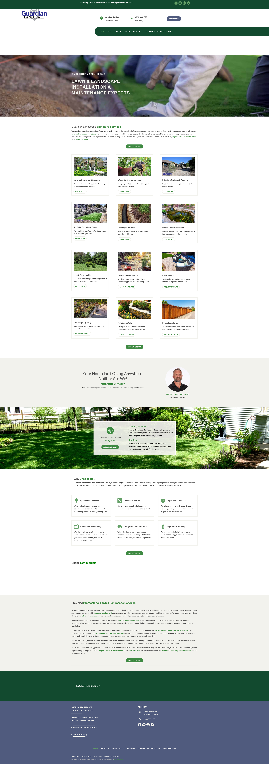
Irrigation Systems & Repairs (175, 180)
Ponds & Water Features (173, 228)
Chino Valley (173, 650)
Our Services (113, 31)
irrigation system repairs (89, 616)
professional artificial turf (129, 620)
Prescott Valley (185, 650)
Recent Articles (143, 748)
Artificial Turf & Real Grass (85, 227)
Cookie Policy (108, 756)
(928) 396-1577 (141, 17)
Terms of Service (87, 756)
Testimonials (149, 31)
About (135, 31)
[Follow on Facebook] (176, 3)
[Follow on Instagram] (184, 3)
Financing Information (84, 727)
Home (102, 31)
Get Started (174, 19)
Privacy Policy (75, 756)
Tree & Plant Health (82, 275)
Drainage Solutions (126, 228)
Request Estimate (165, 31)
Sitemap (116, 756)
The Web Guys (118, 759)
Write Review (79, 735)
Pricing (127, 31)
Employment (130, 748)
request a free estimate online (184, 137)
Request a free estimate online (111, 650)
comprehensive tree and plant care (110, 633)
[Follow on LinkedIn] (188, 3)
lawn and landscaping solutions (83, 134)
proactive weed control (103, 613)
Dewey (165, 650)
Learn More (80, 192)
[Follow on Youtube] (180, 3)
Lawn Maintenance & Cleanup (87, 180)
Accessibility (98, 756)
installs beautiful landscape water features (172, 630)
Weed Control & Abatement (130, 180)
